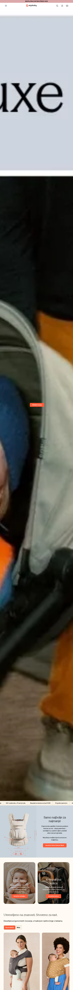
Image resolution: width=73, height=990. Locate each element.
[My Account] (62, 6)
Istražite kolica (53, 896)
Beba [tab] (18, 927)
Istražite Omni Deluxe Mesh (54, 845)
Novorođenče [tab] (10, 927)
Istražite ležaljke (19, 896)
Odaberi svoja (37, 405)
